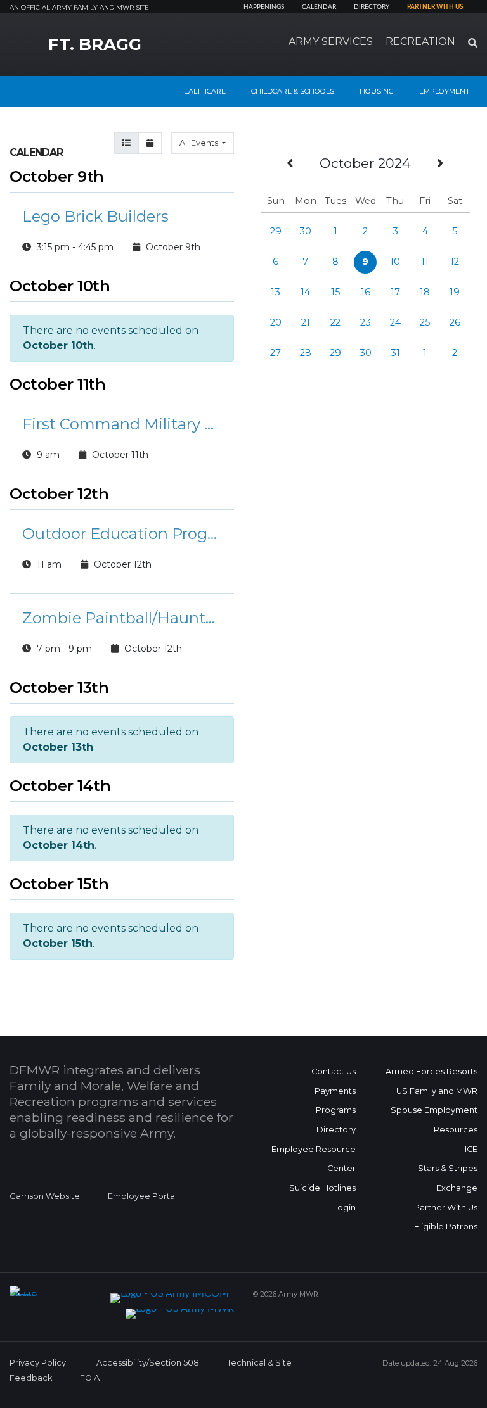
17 (395, 292)
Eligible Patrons (445, 1226)
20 (276, 322)
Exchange (456, 1188)
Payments (335, 1091)
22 (335, 322)
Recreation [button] (420, 41)
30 (305, 231)
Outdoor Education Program (121, 533)
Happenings (264, 7)
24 (395, 322)
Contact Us (333, 1071)
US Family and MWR (436, 1091)
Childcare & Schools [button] (292, 91)
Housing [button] (377, 91)
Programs (336, 1110)
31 (395, 352)
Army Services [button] (331, 41)
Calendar (319, 7)
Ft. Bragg (94, 44)
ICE (471, 1149)
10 (395, 261)
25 (425, 322)
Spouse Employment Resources (434, 1119)
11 (425, 261)
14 (305, 292)
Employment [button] (444, 91)
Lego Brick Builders (95, 216)
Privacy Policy (38, 1362)
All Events (199, 143)
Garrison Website (45, 1196)
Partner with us (435, 7)
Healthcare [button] (202, 91)
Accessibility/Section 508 (147, 1362)
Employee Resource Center (313, 1159)
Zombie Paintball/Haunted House (121, 618)
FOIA (90, 1378)
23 (365, 322)
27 (275, 352)
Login (344, 1207)
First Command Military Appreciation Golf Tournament (121, 424)
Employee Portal (142, 1196)
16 (365, 292)
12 (454, 261)
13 (275, 292)
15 (335, 292)
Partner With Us (445, 1207)
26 (455, 322)
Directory (371, 7)
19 (455, 292)
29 (276, 231)
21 (305, 322)
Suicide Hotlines (322, 1188)
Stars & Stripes (447, 1168)
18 (425, 292)
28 (305, 352)
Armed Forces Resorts (431, 1071)
